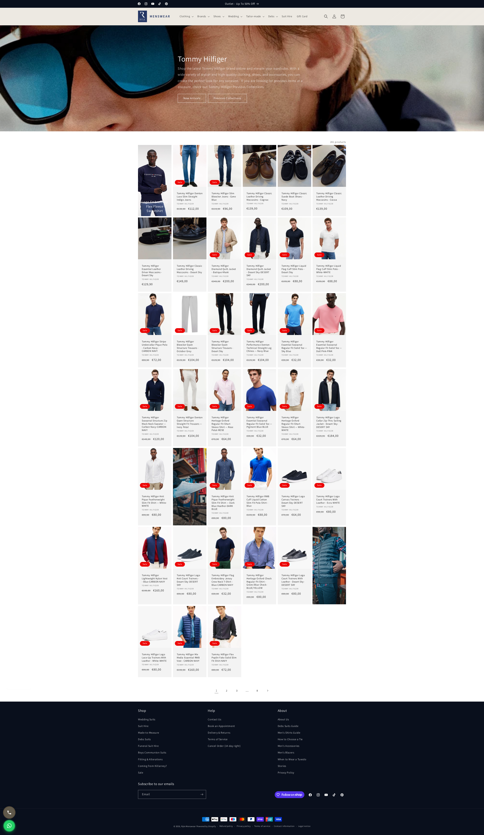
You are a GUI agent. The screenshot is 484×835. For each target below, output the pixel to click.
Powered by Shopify (206, 826)
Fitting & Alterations (150, 759)
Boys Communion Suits (152, 752)
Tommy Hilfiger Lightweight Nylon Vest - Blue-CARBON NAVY (154, 578)
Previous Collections (227, 98)
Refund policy (226, 826)
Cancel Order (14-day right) (224, 746)
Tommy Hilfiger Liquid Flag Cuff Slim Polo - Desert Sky (294, 269)
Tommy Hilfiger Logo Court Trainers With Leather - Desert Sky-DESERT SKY (293, 580)
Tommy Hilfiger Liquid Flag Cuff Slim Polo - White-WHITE (328, 269)
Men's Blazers (286, 752)
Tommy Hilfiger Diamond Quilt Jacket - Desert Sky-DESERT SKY (259, 270)
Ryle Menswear (188, 826)
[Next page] (267, 690)
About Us (283, 719)
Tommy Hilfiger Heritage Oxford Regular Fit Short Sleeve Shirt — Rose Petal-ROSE (222, 424)
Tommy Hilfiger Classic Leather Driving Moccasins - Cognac (259, 196)
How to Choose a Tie (290, 739)
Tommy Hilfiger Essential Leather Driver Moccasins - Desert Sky (152, 270)
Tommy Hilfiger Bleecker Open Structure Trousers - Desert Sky (222, 346)
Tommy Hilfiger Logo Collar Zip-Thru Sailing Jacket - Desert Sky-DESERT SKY (328, 422)
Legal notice (304, 826)
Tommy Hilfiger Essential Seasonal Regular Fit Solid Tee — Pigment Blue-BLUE (259, 422)
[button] (186, 16)
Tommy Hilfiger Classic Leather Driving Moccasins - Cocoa (329, 196)
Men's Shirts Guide (289, 732)
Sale (140, 772)
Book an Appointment (221, 726)
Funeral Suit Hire (148, 746)
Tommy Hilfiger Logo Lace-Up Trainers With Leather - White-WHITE (154, 657)
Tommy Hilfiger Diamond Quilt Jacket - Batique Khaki (224, 269)
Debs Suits (144, 739)
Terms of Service (218, 739)
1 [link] (216, 690)
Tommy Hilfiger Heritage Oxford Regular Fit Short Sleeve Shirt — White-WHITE (293, 424)
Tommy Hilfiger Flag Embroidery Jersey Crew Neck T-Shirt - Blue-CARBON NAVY (223, 580)
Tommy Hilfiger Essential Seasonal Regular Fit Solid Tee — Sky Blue (294, 346)
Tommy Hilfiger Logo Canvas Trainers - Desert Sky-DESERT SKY (293, 501)
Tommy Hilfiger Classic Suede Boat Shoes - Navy (294, 196)
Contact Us (214, 719)
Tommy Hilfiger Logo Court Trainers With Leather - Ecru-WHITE (328, 499)
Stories (282, 766)
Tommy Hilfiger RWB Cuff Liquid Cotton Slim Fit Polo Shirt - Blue (258, 501)
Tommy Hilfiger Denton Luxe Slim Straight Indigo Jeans (190, 196)
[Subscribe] (202, 794)
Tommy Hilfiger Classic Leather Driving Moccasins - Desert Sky (189, 269)
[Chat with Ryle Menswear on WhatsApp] (9, 825)
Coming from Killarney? (152, 766)
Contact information (284, 826)
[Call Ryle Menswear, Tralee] (9, 812)
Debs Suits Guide (288, 726)
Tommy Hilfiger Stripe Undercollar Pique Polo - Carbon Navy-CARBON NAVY (154, 346)
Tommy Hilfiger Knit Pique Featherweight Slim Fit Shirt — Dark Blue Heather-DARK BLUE (223, 503)
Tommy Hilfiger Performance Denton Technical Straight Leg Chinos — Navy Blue (259, 346)
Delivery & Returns (219, 732)
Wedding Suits (146, 719)
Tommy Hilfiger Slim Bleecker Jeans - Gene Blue (224, 196)
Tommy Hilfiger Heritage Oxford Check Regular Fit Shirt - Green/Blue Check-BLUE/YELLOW (259, 582)
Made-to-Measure (148, 732)
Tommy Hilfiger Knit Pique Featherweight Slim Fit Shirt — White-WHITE (154, 501)
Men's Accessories (288, 746)
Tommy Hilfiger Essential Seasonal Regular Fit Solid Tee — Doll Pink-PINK (329, 346)
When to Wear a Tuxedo (292, 759)
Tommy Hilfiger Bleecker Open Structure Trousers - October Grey (188, 346)
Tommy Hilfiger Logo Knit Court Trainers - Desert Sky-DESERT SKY (188, 580)
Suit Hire (143, 726)
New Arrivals (191, 98)
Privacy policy (244, 826)
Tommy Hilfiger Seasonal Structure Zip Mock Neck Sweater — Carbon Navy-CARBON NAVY (154, 424)
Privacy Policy (286, 772)
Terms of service (262, 826)
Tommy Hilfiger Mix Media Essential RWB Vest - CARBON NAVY (188, 657)
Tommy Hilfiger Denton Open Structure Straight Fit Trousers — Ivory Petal (190, 422)
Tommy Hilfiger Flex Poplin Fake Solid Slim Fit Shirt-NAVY (224, 657)
